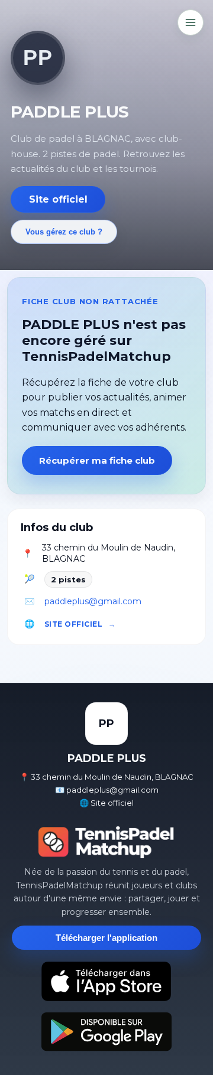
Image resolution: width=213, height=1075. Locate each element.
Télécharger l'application (106, 938)
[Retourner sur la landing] (106, 842)
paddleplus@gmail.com (92, 601)
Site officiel (58, 199)
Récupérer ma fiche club (97, 460)
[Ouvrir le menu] (191, 22)
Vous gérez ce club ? (63, 231)
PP (37, 57)
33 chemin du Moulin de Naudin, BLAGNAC (108, 553)
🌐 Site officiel (106, 802)
